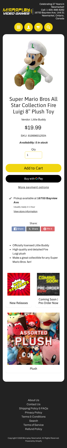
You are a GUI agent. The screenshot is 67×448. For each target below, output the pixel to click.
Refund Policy (33, 429)
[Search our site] (48, 27)
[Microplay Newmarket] (18, 11)
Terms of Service (33, 424)
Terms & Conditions (33, 416)
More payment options (33, 187)
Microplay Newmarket (32, 438)
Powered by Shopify (33, 441)
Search (33, 420)
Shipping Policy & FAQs (33, 408)
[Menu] (18, 27)
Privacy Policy (33, 412)
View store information (25, 211)
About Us (33, 400)
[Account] (28, 27)
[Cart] (38, 27)
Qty (33, 149)
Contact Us (33, 404)
